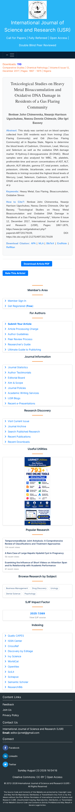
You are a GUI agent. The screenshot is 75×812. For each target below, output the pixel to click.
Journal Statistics (18, 367)
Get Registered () (20, 305)
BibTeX (50, 243)
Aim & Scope (15, 382)
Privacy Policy (11, 715)
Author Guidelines (18, 334)
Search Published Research (24, 431)
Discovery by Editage (20, 651)
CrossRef (13, 646)
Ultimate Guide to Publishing (24, 349)
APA (33, 243)
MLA (41, 243)
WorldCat (13, 661)
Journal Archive (17, 426)
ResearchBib (15, 687)
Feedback (8, 704)
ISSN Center (15, 640)
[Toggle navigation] (10, 55)
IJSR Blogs (14, 398)
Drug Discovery (39, 588)
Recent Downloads (19, 441)
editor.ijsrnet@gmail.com (25, 732)
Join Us (7, 709)
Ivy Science (14, 656)
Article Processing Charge (23, 328)
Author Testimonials (19, 372)
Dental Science (13, 593)
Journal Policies (17, 387)
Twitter (12, 764)
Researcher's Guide (19, 344)
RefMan (10, 247)
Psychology (30, 593)
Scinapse (13, 676)
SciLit (11, 671)
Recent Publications (19, 436)
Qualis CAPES (16, 635)
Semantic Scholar (18, 682)
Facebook (13, 748)
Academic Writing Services (23, 392)
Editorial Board (16, 377)
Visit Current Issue (18, 421)
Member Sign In (17, 300)
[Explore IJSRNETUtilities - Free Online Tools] (37, 491)
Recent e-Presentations (21, 403)
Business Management (17, 588)
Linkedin (12, 756)
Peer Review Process (20, 339)
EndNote (62, 243)
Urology (54, 588)
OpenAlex (13, 666)
